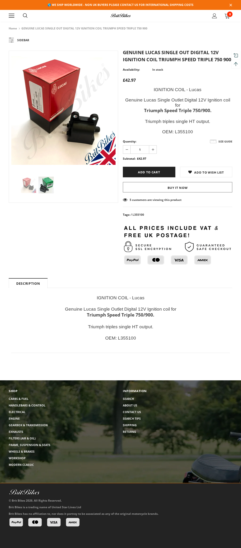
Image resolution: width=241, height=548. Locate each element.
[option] (63, 110)
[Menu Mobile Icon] (11, 16)
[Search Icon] (25, 15)
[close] (230, 5)
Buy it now (178, 188)
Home (13, 28)
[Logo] (120, 15)
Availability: (131, 70)
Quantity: (129, 141)
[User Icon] (214, 15)
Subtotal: (129, 159)
